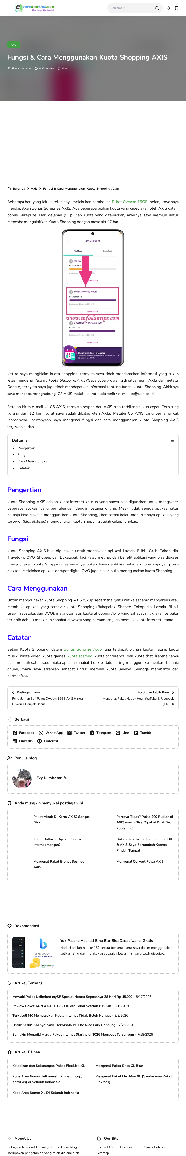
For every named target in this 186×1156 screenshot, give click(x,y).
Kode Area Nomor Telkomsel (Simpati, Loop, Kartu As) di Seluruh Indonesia (47, 1079)
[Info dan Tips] (34, 7)
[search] (157, 8)
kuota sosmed (80, 656)
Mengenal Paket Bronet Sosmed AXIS (58, 864)
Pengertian (26, 448)
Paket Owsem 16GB (130, 202)
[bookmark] (176, 8)
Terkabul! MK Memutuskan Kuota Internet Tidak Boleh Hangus (61, 1015)
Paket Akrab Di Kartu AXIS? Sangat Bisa (61, 819)
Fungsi (22, 454)
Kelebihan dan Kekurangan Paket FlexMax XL (48, 1065)
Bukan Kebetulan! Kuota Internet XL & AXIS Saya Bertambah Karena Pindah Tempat (144, 845)
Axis (13, 45)
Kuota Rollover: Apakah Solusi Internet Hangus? (57, 842)
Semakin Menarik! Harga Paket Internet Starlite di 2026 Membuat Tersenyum (73, 1034)
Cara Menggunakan (33, 461)
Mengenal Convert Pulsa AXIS (140, 861)
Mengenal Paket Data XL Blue (119, 1065)
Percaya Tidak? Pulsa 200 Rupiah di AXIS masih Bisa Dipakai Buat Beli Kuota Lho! (144, 822)
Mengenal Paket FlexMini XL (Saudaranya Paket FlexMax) (133, 1079)
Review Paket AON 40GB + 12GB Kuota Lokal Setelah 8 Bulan (61, 1006)
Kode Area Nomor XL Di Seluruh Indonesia (45, 1092)
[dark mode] (168, 8)
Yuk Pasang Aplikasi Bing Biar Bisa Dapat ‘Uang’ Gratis (106, 940)
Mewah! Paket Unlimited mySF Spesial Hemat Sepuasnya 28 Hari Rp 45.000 (72, 996)
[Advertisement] (93, 142)
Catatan (23, 468)
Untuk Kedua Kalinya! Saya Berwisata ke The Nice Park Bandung (63, 1025)
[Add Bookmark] (62, 68)
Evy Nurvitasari (21, 68)
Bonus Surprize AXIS (83, 649)
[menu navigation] (9, 8)
